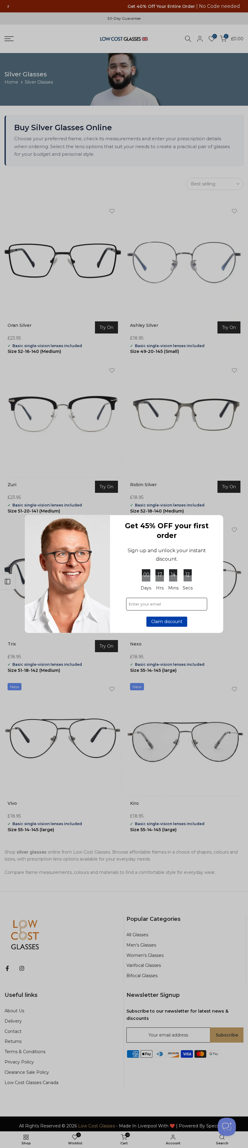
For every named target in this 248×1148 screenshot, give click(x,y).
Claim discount (166, 622)
